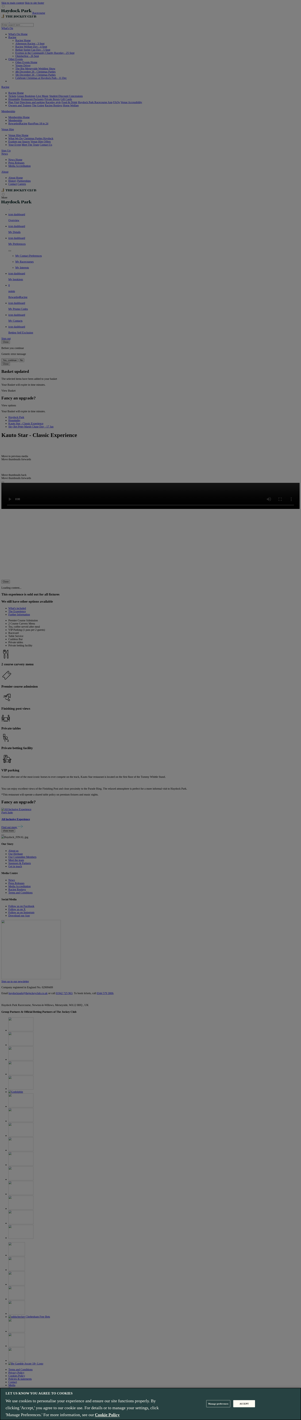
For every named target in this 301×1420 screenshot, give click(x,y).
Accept (244, 1403)
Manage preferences (218, 1403)
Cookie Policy (107, 1415)
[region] (150, 1404)
